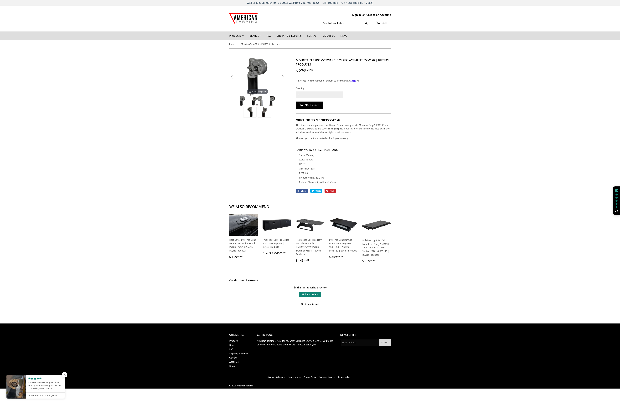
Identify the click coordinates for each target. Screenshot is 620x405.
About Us (329, 35)
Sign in (356, 14)
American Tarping (245, 385)
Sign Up (385, 342)
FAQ (269, 35)
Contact (312, 35)
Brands (254, 35)
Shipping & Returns (289, 35)
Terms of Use (294, 377)
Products (235, 35)
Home (232, 44)
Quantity (300, 88)
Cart (384, 23)
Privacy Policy (310, 377)
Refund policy (344, 377)
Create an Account (378, 14)
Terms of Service (327, 377)
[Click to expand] (257, 76)
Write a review (310, 294)
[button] (616, 200)
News (343, 35)
